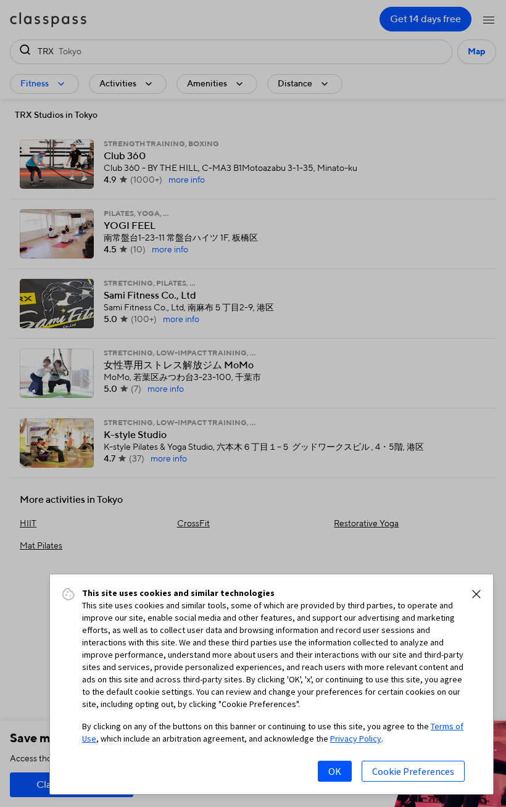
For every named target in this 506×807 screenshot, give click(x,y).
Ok (334, 771)
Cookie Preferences (413, 771)
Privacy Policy (355, 738)
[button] (476, 594)
